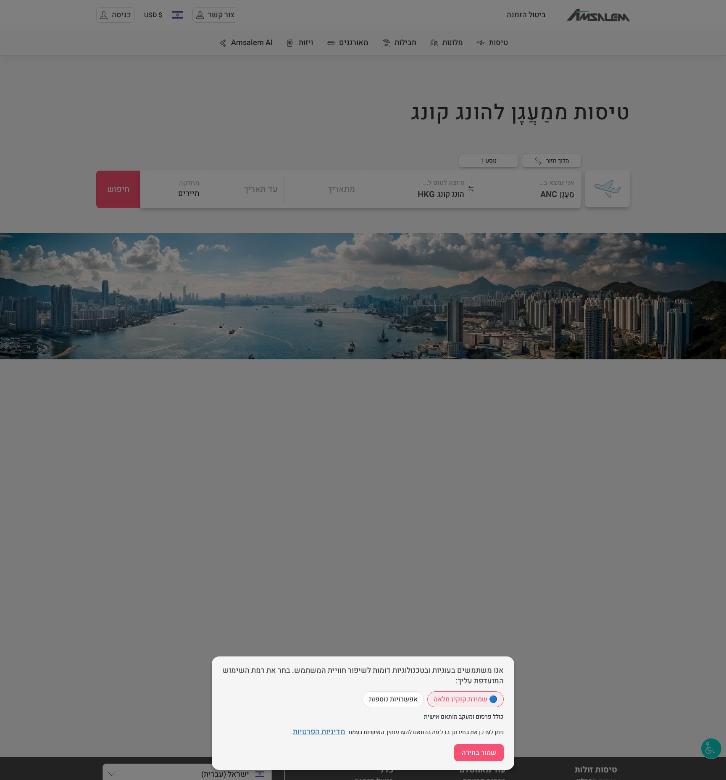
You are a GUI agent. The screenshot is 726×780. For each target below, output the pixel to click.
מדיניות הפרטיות (319, 732)
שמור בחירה (479, 753)
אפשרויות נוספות (393, 699)
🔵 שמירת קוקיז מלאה (465, 699)
